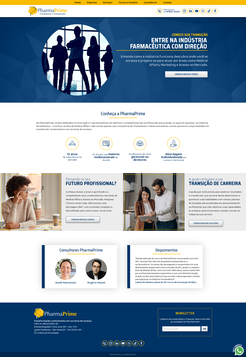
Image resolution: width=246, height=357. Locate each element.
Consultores (150, 3)
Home (77, 3)
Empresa (92, 3)
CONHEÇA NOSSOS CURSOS (186, 74)
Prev (136, 270)
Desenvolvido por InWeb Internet (123, 354)
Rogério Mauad (96, 282)
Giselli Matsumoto (65, 282)
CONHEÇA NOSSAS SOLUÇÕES (205, 223)
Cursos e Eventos (128, 3)
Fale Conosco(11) (171, 11)
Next (196, 270)
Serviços (107, 3)
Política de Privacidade (48, 333)
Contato (167, 3)
